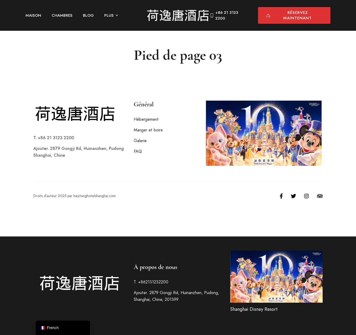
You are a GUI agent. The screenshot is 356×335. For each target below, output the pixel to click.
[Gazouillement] (293, 196)
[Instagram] (306, 196)
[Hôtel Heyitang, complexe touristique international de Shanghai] (178, 15)
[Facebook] (281, 196)
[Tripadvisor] (320, 196)
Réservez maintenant (297, 15)
